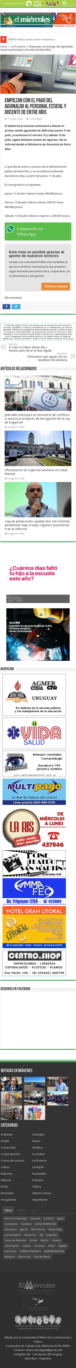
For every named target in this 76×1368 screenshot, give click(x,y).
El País (4, 1186)
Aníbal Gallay (55, 1229)
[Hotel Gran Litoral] (34, 927)
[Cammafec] (34, 891)
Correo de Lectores (12, 1160)
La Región (38, 1167)
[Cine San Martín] (34, 863)
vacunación (10, 1229)
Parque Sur (30, 1235)
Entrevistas (7, 1193)
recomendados (13, 1235)
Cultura (5, 1167)
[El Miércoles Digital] (38, 19)
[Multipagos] (34, 791)
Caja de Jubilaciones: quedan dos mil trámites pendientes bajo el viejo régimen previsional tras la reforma (37, 525)
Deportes (6, 1173)
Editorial (6, 1180)
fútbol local (24, 1256)
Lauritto (27, 1245)
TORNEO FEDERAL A (30, 1251)
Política (36, 1186)
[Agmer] (34, 694)
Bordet (33, 1240)
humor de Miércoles (15, 1240)
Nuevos (22, 1210)
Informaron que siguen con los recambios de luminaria (47, 357)
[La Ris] (34, 827)
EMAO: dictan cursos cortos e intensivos (31, 39)
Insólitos (37, 1147)
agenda (24, 1229)
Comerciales (8, 1147)
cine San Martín (42, 1256)
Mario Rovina (38, 1229)
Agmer (60, 1218)
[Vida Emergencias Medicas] (34, 733)
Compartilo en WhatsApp (30, 231)
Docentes (39, 1245)
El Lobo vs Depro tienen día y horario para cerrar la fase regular (30, 347)
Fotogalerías (8, 1199)
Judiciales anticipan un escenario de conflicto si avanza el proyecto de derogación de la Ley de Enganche (37, 418)
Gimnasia (35, 1218)
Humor (36, 1141)
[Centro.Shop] (34, 962)
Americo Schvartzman (16, 1218)
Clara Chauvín (12, 1245)
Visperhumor (40, 1199)
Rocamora (26, 1224)
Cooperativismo (10, 1154)
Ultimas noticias (41, 1193)
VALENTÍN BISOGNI (54, 1251)
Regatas (62, 1245)
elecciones (10, 1251)
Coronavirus (11, 1224)
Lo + (34, 1210)
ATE (41, 1235)
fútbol (51, 1245)
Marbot (44, 1240)
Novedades (39, 1173)
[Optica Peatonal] (34, 763)
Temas (8, 1210)
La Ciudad (38, 1154)
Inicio (3, 46)
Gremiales (38, 1134)
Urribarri (56, 1240)
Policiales (37, 1180)
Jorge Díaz (52, 1235)
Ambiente (6, 1134)
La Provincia (18, 46)
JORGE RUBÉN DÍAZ (45, 1224)
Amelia (5, 1141)
